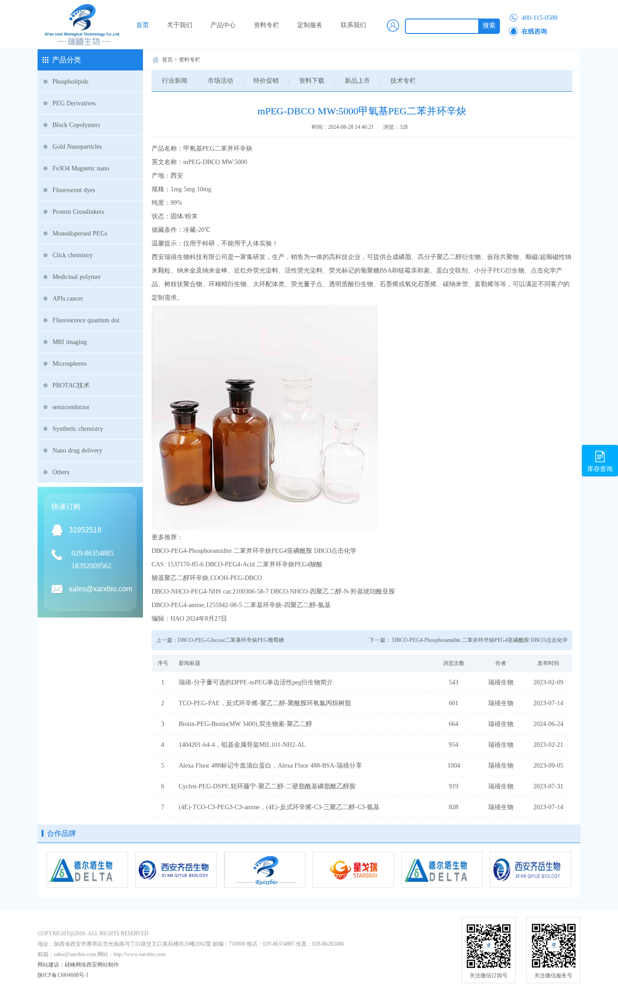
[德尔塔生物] (442, 869)
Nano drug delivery (77, 450)
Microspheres (69, 363)
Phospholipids (70, 81)
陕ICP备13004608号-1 (63, 975)
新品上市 (357, 80)
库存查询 (600, 469)
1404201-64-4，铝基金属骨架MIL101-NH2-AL (242, 744)
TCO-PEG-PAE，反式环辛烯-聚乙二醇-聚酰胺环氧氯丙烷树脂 (265, 703)
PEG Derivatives (73, 103)
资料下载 (311, 80)
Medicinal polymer (76, 276)
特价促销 (266, 80)
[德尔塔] (87, 869)
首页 (142, 25)
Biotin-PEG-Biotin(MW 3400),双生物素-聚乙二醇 (245, 724)
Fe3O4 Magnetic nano (80, 168)
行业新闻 (174, 80)
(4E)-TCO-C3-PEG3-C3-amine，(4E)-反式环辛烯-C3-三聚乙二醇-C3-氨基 (279, 807)
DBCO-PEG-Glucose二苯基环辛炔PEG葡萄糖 (231, 640)
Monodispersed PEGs (79, 233)
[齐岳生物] (176, 869)
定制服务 (310, 25)
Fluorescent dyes (73, 190)
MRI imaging (69, 342)
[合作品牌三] (264, 869)
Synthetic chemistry (77, 428)
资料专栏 (266, 25)
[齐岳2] (530, 869)
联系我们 (353, 25)
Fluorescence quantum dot (85, 320)
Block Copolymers (76, 125)
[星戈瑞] (353, 869)
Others (60, 472)
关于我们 (179, 25)
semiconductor (71, 407)
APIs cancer (67, 298)
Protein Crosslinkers (78, 211)
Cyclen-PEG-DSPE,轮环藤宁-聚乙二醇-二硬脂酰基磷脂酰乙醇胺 (267, 786)
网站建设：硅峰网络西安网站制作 (78, 965)
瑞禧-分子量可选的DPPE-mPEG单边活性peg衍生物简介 (256, 682)
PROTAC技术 (71, 385)
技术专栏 (403, 80)
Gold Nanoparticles (77, 146)
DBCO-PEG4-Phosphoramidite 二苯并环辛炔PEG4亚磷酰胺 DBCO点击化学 (480, 640)
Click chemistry (72, 255)
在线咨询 (534, 31)
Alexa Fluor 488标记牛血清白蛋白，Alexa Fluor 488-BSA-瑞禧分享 (270, 765)
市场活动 (220, 80)
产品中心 (223, 25)
